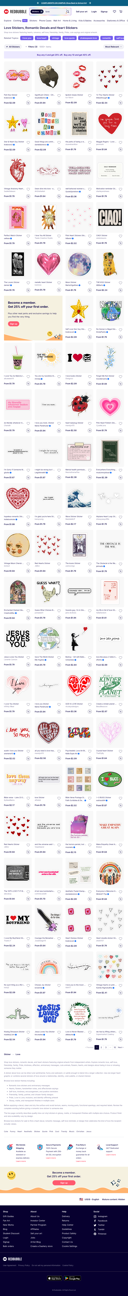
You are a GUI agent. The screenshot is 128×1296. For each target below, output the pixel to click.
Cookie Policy (67, 1265)
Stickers (33, 20)
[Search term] (67, 11)
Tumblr (101, 1229)
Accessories (99, 20)
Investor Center (37, 1220)
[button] (64, 3)
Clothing (19, 20)
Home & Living (70, 20)
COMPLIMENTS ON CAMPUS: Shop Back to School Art (64, 3)
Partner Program (38, 1225)
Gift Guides (8, 1216)
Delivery (66, 1216)
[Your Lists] (115, 12)
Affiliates (34, 1229)
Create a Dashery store (41, 1246)
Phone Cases (45, 20)
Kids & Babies (85, 20)
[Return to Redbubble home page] (15, 11)
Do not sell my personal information (46, 1265)
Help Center (67, 1225)
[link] (26, 38)
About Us (34, 1216)
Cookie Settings (69, 1246)
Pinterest (102, 1233)
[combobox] (50, 11)
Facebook (102, 1220)
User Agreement (9, 1265)
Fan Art (6, 1220)
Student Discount (11, 1233)
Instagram (102, 1216)
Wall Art (57, 20)
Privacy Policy (24, 1265)
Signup (6, 1242)
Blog (5, 1229)
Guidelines (67, 1229)
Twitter (101, 1225)
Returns (65, 1220)
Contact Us (67, 1242)
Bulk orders (8, 1246)
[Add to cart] (28, 103)
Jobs (32, 1237)
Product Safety (69, 1233)
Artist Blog (35, 1242)
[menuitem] (7, 20)
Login (5, 1237)
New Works (8, 1225)
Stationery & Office (116, 20)
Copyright (67, 1237)
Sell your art (36, 1233)
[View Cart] (121, 12)
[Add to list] (28, 96)
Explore (7, 20)
